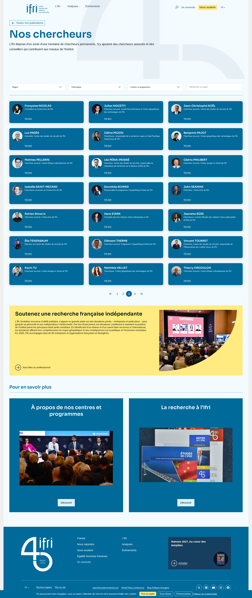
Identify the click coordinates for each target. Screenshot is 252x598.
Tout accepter (148, 594)
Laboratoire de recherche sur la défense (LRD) (123, 166)
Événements (92, 6)
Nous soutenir (208, 7)
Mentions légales (44, 587)
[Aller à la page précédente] (110, 294)
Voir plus (28, 118)
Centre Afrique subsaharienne (54, 163)
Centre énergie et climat (211, 163)
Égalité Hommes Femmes (92, 556)
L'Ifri (57, 6)
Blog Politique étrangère (158, 587)
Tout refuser (165, 594)
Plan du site (60, 587)
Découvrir (66, 502)
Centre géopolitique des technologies (216, 136)
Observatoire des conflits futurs (197, 247)
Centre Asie (42, 109)
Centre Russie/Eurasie (130, 109)
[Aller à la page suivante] (141, 294)
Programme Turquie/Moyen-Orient (135, 244)
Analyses (72, 6)
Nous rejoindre (85, 544)
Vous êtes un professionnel (36, 367)
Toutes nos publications (29, 22)
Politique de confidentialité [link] (205, 594)
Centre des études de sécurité (213, 109)
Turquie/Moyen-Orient (137, 190)
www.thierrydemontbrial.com (105, 587)
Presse (81, 538)
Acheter (183, 563)
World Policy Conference (132, 587)
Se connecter (188, 7)
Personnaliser (183, 594)
